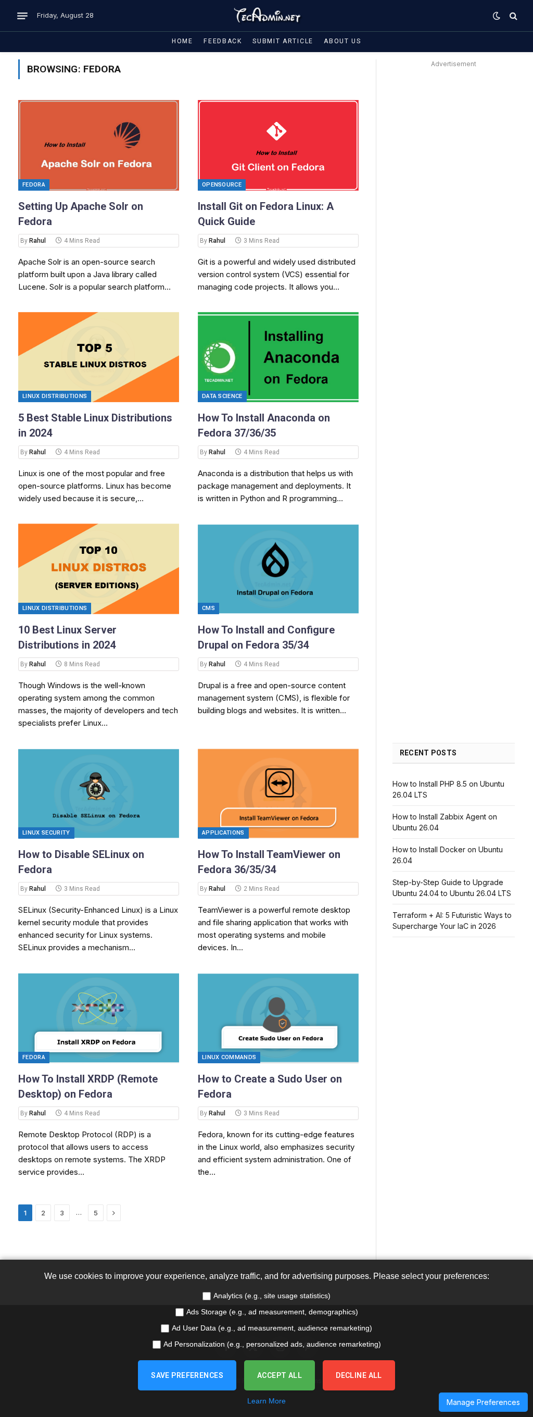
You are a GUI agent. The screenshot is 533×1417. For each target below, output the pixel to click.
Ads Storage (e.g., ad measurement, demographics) (272, 1312)
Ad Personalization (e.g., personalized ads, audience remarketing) (272, 1344)
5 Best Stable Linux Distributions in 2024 (95, 425)
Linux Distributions (54, 396)
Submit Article (282, 41)
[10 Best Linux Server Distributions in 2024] (98, 569)
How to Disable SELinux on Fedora (81, 862)
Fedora (33, 184)
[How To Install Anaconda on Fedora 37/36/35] (278, 357)
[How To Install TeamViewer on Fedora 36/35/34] (278, 793)
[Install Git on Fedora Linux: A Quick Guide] (278, 145)
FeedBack (223, 41)
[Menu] (22, 15)
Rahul (37, 240)
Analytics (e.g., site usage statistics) (272, 1295)
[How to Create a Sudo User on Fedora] (278, 1018)
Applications (223, 832)
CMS (208, 608)
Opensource (222, 184)
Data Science (222, 396)
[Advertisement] (453, 227)
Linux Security (46, 832)
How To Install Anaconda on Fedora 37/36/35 (264, 425)
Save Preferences (187, 1375)
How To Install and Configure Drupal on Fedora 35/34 (266, 637)
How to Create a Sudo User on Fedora (270, 1086)
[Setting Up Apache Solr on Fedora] (98, 145)
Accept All (279, 1375)
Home (182, 41)
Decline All (359, 1375)
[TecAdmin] (266, 15)
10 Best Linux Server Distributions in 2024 (67, 637)
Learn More (266, 1401)
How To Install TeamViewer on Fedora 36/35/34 (269, 862)
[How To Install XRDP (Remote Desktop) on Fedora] (98, 1018)
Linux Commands (229, 1057)
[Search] (512, 16)
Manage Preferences (483, 1402)
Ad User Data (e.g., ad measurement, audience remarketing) (272, 1328)
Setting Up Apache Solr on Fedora (80, 214)
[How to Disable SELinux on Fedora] (98, 793)
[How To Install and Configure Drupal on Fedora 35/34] (278, 569)
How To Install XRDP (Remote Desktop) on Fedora (88, 1086)
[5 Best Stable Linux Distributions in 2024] (98, 357)
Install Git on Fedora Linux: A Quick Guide (266, 214)
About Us (342, 41)
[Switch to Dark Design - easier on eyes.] (496, 15)
